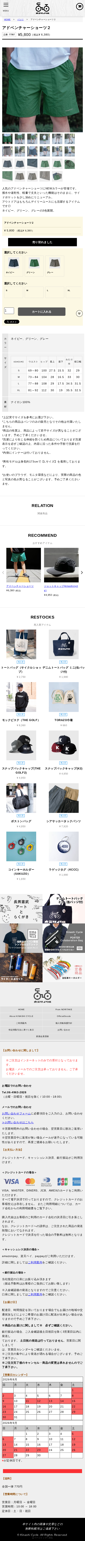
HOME (7, 19)
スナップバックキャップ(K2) (64, 768)
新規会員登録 (42, 1036)
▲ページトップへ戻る (42, 1538)
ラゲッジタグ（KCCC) (63, 869)
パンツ (20, 19)
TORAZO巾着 (64, 720)
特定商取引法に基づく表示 (21, 1030)
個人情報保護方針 (64, 1023)
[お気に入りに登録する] (79, 313)
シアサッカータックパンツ (63, 821)
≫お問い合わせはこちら (18, 1122)
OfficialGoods (64, 1016)
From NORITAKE (64, 1009)
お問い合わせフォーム (16, 1113)
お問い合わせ (64, 1030)
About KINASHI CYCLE (21, 1016)
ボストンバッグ (21, 821)
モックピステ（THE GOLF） (21, 720)
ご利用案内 (21, 1023)
